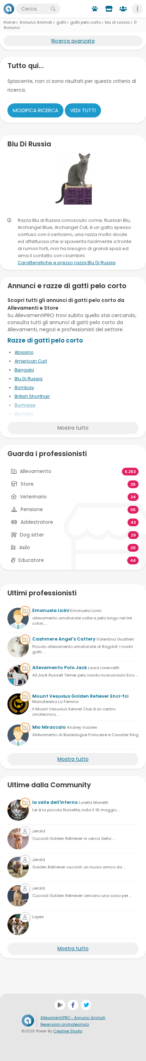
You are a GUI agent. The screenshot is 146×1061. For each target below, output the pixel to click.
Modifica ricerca (35, 110)
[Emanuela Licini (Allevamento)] (18, 618)
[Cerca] (53, 9)
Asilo (24, 547)
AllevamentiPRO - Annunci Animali (72, 1017)
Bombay (24, 387)
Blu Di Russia (29, 379)
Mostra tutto (73, 427)
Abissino (24, 352)
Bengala (24, 370)
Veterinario (33, 496)
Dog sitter (32, 534)
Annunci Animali (35, 22)
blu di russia (117, 22)
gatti (61, 22)
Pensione (32, 509)
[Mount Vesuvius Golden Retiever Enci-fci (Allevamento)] (18, 704)
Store (27, 483)
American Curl (31, 361)
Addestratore (37, 522)
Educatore (31, 560)
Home (9, 22)
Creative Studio (68, 1031)
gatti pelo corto (85, 22)
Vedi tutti (83, 110)
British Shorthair (32, 396)
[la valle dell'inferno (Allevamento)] (18, 810)
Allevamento (35, 471)
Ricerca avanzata (73, 40)
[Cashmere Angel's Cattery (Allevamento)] (18, 646)
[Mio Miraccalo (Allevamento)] (18, 735)
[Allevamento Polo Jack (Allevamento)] (18, 675)
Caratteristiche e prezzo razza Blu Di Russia (67, 263)
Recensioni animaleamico (64, 1024)
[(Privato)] (18, 838)
